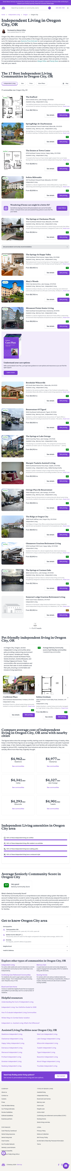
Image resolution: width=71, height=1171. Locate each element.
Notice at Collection (43, 1134)
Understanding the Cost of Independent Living (17, 1002)
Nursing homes (41, 1119)
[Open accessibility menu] (3, 1153)
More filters (41, 83)
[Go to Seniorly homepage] (3, 1165)
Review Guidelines (6, 1112)
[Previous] (3, 697)
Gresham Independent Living (11, 1061)
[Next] (68, 697)
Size (22, 83)
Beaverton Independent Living (47, 1057)
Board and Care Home (9, 987)
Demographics (7, 926)
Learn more (11, 372)
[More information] (22, 935)
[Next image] (21, 107)
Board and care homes (44, 1099)
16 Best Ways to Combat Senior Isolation (15, 1018)
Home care (40, 1105)
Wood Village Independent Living (48, 1061)
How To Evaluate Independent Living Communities (18, 1012)
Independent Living (14, 14)
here (52, 3)
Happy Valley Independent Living (12, 1043)
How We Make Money (7, 1105)
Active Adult (40, 1112)
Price (31, 83)
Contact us (4, 1095)
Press (3, 1102)
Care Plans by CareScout (9, 1131)
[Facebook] (59, 1165)
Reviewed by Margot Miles (16, 30)
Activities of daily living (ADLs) (10, 1154)
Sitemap (19, 1164)
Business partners (6, 1119)
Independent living (42, 1095)
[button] (49, 8)
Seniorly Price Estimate (29, 41)
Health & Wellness (8, 950)
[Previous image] (4, 107)
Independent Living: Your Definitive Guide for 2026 (18, 1007)
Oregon (25, 14)
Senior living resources (8, 1134)
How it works (5, 1141)
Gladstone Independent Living (11, 1034)
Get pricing (63, 115)
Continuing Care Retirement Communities (16, 975)
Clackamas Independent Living (12, 1039)
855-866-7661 (60, 8)
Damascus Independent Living (11, 1048)
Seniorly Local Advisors (8, 1147)
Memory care (41, 1102)
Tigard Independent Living (46, 1052)
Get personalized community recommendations (17, 247)
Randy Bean (54, 61)
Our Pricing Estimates (8, 1109)
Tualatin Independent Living (46, 1048)
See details (50, 115)
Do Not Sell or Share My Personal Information (50, 1141)
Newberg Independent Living (11, 1066)
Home (3, 14)
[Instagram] (62, 1165)
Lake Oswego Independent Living (48, 1039)
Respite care (41, 1109)
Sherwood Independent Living (11, 1052)
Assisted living (41, 1092)
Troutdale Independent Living (47, 1066)
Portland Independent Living (11, 1057)
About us (4, 1092)
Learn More (62, 208)
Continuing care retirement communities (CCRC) (51, 1115)
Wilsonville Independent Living (47, 1043)
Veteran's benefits (6, 1151)
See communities (18, 766)
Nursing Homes (42, 975)
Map (67, 83)
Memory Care (41, 965)
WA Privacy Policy (42, 1137)
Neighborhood (7, 946)
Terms (39, 1144)
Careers (3, 1099)
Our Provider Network (8, 1144)
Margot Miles (42, 61)
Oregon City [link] (34, 14)
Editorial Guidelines (7, 1115)
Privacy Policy (41, 1131)
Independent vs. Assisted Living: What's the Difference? (20, 1023)
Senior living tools (6, 1137)
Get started (61, 1076)
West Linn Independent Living (47, 1034)
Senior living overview (43, 1122)
